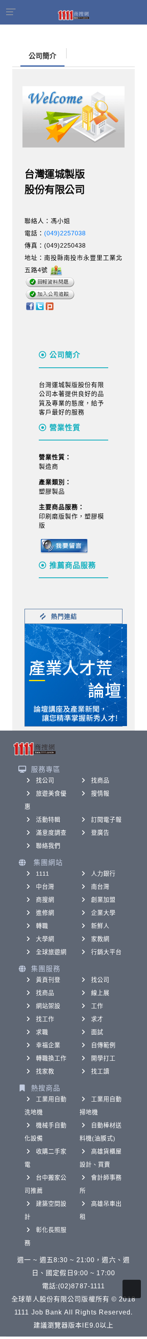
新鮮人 (100, 926)
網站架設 (48, 1006)
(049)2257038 (65, 233)
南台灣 (100, 886)
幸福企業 (48, 1045)
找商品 (100, 780)
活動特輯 (48, 819)
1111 (42, 873)
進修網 (45, 913)
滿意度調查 (51, 832)
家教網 (100, 939)
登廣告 (100, 832)
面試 (97, 1032)
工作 (97, 1006)
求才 (97, 1019)
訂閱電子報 (106, 819)
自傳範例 (103, 1045)
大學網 (45, 939)
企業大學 (103, 913)
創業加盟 (103, 899)
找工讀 (100, 1071)
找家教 (45, 1071)
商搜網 (45, 899)
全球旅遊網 (51, 952)
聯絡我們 (48, 846)
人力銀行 (103, 873)
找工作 (45, 1019)
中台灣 (45, 886)
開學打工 (103, 1058)
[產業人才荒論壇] (76, 674)
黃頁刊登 (48, 980)
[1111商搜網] (73, 15)
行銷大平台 (106, 952)
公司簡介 (42, 56)
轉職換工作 (51, 1058)
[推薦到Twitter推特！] (40, 305)
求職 (42, 1032)
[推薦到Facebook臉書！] (29, 305)
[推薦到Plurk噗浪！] (50, 305)
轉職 (42, 926)
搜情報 (100, 793)
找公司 (45, 780)
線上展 (100, 993)
